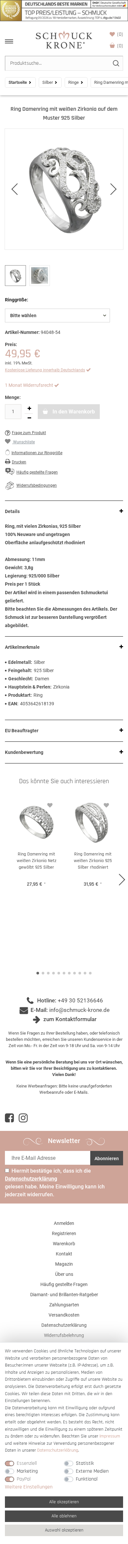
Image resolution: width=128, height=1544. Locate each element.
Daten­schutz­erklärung (57, 1450)
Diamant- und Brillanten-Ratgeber (64, 1294)
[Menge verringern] (29, 418)
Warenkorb (120, 45)
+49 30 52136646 (80, 1000)
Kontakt (64, 1253)
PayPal (24, 1479)
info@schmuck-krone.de (79, 1010)
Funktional (86, 1479)
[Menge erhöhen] (29, 408)
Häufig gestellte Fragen (64, 1284)
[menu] (9, 41)
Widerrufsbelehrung (64, 1335)
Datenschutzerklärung (64, 1325)
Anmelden (64, 1223)
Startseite (18, 82)
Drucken (19, 462)
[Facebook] (9, 1118)
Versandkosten (64, 1315)
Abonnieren (107, 1158)
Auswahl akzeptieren (64, 1530)
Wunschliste (120, 34)
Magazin (64, 1264)
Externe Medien (92, 1471)
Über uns (64, 1274)
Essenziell (27, 1463)
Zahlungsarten (64, 1304)
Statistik (85, 1463)
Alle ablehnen (64, 1516)
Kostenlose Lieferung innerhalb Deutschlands (45, 370)
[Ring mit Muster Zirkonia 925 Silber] (64, 189)
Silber (47, 82)
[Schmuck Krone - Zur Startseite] (64, 39)
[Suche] (115, 63)
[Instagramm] (23, 1118)
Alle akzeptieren (64, 1502)
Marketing (27, 1471)
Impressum (109, 1436)
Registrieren (64, 1233)
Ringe (73, 82)
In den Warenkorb (73, 412)
